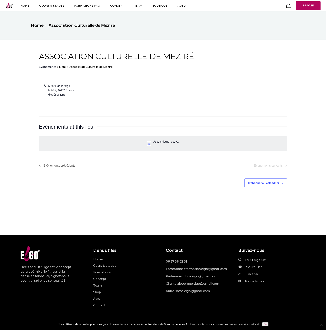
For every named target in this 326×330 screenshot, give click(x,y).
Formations (102, 272)
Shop (97, 292)
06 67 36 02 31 (176, 261)
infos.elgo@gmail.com (193, 291)
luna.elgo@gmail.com (201, 276)
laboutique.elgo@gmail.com (198, 283)
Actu (96, 299)
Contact (99, 305)
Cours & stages (104, 265)
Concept (99, 279)
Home (98, 259)
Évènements (47, 67)
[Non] (321, 325)
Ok (265, 324)
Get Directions (56, 94)
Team (97, 285)
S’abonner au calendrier (263, 183)
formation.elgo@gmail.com (206, 269)
